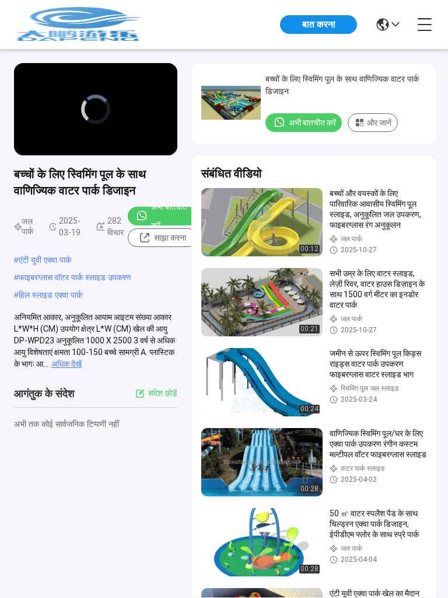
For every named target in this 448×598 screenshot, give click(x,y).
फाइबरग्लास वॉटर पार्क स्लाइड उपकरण (75, 277)
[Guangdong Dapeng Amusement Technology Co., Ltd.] (78, 24)
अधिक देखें (66, 363)
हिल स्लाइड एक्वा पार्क (50, 295)
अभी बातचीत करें (169, 216)
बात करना (318, 24)
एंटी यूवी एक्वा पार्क (45, 260)
